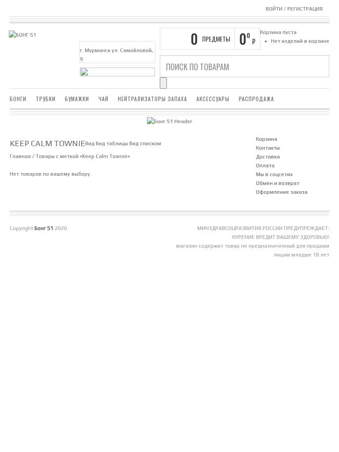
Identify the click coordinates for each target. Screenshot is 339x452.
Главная (20, 156)
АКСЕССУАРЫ (213, 98)
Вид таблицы (112, 143)
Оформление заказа (282, 192)
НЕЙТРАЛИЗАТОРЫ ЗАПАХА (152, 98)
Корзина (266, 139)
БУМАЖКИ (77, 98)
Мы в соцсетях (274, 174)
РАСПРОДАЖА (256, 98)
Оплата (265, 165)
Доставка (268, 157)
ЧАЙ (103, 98)
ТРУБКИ (46, 98)
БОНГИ (18, 98)
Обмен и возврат (277, 183)
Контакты (268, 148)
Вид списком (145, 143)
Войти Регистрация (294, 9)
